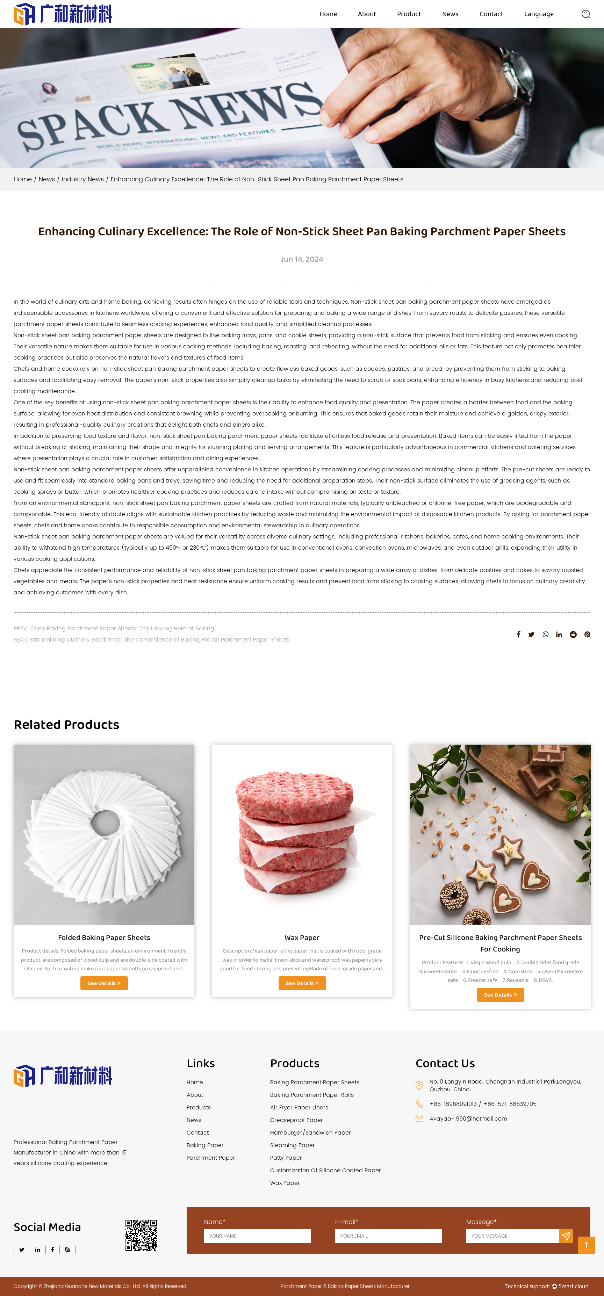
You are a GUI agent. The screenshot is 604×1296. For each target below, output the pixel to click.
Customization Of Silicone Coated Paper (325, 1170)
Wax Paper (302, 938)
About (367, 14)
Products (199, 1107)
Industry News (83, 179)
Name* (215, 1222)
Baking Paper (205, 1145)
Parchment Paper (211, 1158)
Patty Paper (286, 1158)
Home (328, 14)
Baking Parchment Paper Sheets (314, 1082)
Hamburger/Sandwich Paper (310, 1132)
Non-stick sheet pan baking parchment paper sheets (88, 335)
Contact (491, 14)
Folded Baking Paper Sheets (104, 938)
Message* (481, 1222)
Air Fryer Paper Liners (299, 1107)
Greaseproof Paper (296, 1120)
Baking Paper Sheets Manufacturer (369, 1286)
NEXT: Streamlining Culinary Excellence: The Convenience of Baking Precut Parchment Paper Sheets (151, 639)
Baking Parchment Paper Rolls (312, 1095)
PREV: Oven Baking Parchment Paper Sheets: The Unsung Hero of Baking (114, 628)
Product (409, 14)
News (450, 14)
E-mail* (347, 1222)
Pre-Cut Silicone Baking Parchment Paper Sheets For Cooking (500, 944)
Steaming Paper (292, 1145)
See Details (102, 983)
